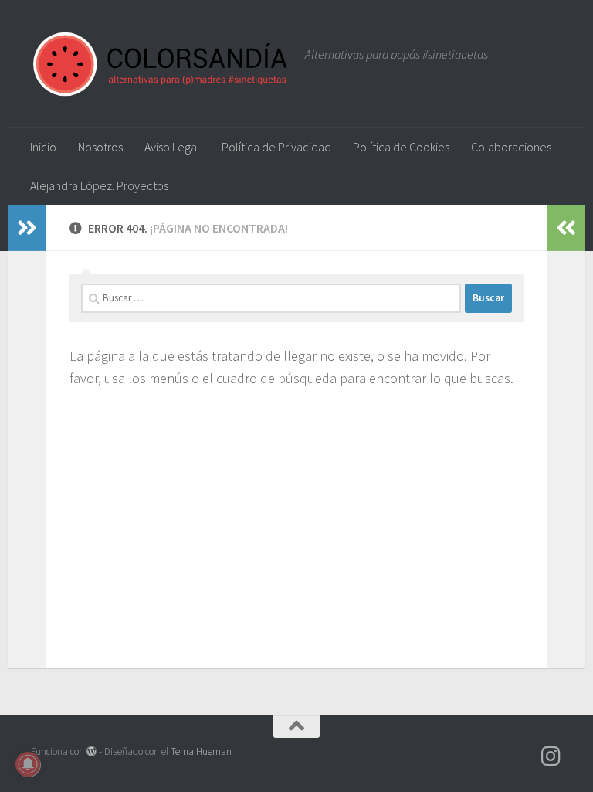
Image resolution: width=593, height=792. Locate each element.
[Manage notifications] (27, 764)
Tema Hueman (201, 751)
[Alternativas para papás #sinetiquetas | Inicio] (160, 64)
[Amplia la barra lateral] (27, 228)
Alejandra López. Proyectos (99, 185)
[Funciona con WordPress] (91, 751)
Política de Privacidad (276, 147)
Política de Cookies (401, 147)
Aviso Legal (172, 147)
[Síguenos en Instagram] (551, 756)
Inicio (43, 147)
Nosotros (100, 147)
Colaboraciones (511, 147)
